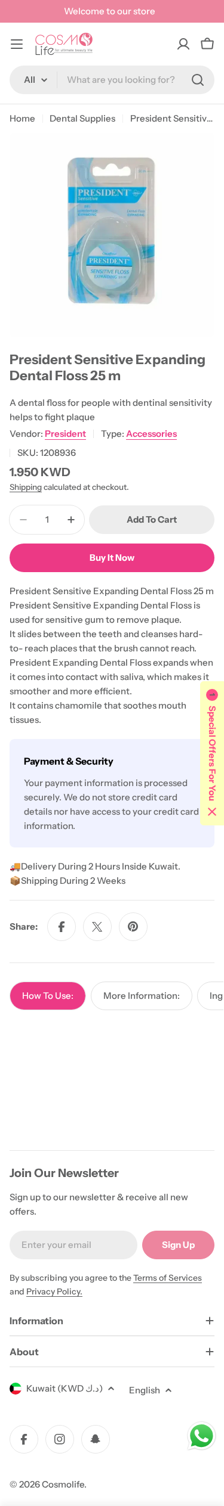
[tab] (48, 996)
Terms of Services (167, 1277)
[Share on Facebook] (61, 926)
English (144, 1390)
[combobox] (112, 80)
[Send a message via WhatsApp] (201, 1436)
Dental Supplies (82, 118)
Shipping (26, 487)
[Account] (183, 44)
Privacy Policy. (54, 1291)
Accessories (151, 433)
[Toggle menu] (17, 44)
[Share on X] (97, 926)
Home (22, 118)
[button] (212, 753)
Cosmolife (63, 1484)
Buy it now (112, 557)
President (65, 433)
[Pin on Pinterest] (133, 926)
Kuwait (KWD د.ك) (64, 1388)
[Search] (198, 80)
